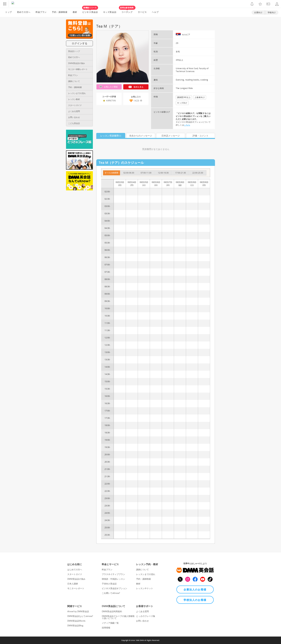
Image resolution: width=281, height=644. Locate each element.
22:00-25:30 (197, 172)
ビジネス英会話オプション (114, 588)
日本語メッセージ (170, 135)
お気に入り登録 (110, 86)
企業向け (258, 12)
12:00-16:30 (163, 172)
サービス (142, 12)
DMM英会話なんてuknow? (80, 616)
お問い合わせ (74, 117)
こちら (187, 125)
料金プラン (41, 12)
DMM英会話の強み (76, 63)
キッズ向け (182, 102)
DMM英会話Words (76, 620)
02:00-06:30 (128, 172)
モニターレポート (75, 588)
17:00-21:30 (180, 172)
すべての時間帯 (111, 172)
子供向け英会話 (109, 583)
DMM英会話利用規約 (112, 611)
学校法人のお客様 (195, 600)
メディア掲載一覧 (110, 622)
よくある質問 (74, 111)
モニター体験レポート (78, 69)
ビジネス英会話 (90, 10)
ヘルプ (155, 12)
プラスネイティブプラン (113, 574)
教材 (75, 12)
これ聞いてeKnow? (111, 593)
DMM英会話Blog (75, 625)
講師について (74, 81)
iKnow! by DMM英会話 (78, 611)
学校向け (272, 12)
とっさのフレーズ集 (145, 616)
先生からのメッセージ (140, 135)
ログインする (79, 43)
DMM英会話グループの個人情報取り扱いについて (118, 617)
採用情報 (106, 627)
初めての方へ (74, 57)
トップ (8, 12)
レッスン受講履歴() (110, 135)
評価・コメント (200, 135)
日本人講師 (72, 583)
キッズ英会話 (109, 12)
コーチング (127, 10)
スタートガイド (75, 105)
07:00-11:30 (146, 172)
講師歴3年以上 (184, 97)
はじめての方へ (74, 569)
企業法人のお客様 (195, 589)
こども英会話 (74, 123)
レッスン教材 (74, 99)
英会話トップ (74, 51)
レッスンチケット (144, 588)
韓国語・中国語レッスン (113, 578)
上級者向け (199, 97)
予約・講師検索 (59, 12)
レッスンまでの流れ (77, 93)
